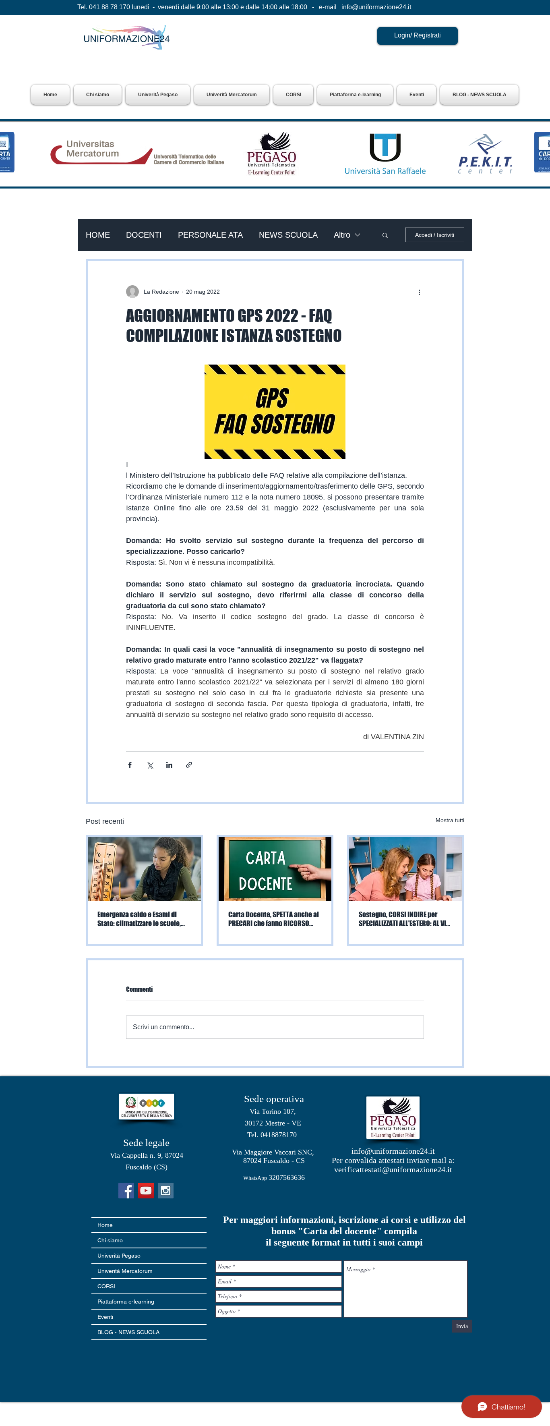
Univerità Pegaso (119, 1255)
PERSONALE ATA (210, 234)
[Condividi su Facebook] (130, 765)
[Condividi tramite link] (189, 765)
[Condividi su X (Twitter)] (149, 765)
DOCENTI (144, 234)
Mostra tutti (450, 820)
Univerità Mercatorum (125, 1271)
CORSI (106, 1286)
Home (105, 1225)
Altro (342, 234)
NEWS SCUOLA (288, 234)
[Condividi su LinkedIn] (169, 765)
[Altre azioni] (419, 291)
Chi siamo (110, 1240)
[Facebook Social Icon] (126, 1190)
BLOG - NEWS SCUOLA (128, 1332)
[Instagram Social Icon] (166, 1190)
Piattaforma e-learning (125, 1301)
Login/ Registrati (417, 35)
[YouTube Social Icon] (146, 1190)
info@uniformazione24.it (376, 7)
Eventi (105, 1317)
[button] (158, 95)
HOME (98, 234)
